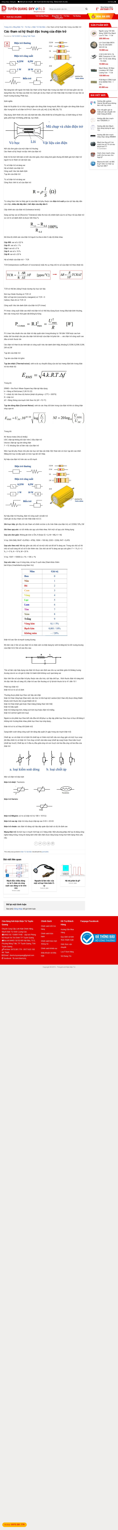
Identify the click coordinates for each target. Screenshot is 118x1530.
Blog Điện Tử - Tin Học (22, 27)
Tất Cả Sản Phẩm (42, 16)
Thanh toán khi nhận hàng (44, 2)
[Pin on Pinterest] (48, 843)
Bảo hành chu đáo (62, 2)
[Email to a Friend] (44, 843)
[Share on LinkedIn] (53, 843)
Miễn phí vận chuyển (26, 2)
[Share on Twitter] (40, 843)
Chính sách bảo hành (47, 935)
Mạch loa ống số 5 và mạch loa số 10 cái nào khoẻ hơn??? (106, 144)
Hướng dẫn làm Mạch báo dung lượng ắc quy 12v (105, 128)
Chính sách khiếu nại (49, 948)
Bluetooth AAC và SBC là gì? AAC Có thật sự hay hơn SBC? (106, 164)
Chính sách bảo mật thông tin (49, 942)
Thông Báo (59, 18)
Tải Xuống (77, 16)
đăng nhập (18, 909)
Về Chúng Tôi (66, 956)
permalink (45, 852)
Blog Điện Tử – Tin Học (60, 16)
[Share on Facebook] (36, 843)
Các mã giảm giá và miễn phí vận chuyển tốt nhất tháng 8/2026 (106, 112)
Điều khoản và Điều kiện (48, 954)
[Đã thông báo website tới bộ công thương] (98, 938)
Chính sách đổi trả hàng (48, 927)
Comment (101, 149)
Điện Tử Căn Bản (38, 27)
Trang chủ (8, 27)
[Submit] (86, 9)
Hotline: (14, 1525)
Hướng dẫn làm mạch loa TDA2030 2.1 (105, 119)
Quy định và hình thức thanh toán (67, 938)
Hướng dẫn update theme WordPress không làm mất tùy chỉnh (106, 103)
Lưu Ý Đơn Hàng (67, 952)
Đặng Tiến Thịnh (29, 36)
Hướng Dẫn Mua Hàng (67, 931)
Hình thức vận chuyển (66, 945)
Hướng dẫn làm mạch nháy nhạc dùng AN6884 (106, 136)
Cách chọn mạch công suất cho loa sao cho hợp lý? (105, 155)
